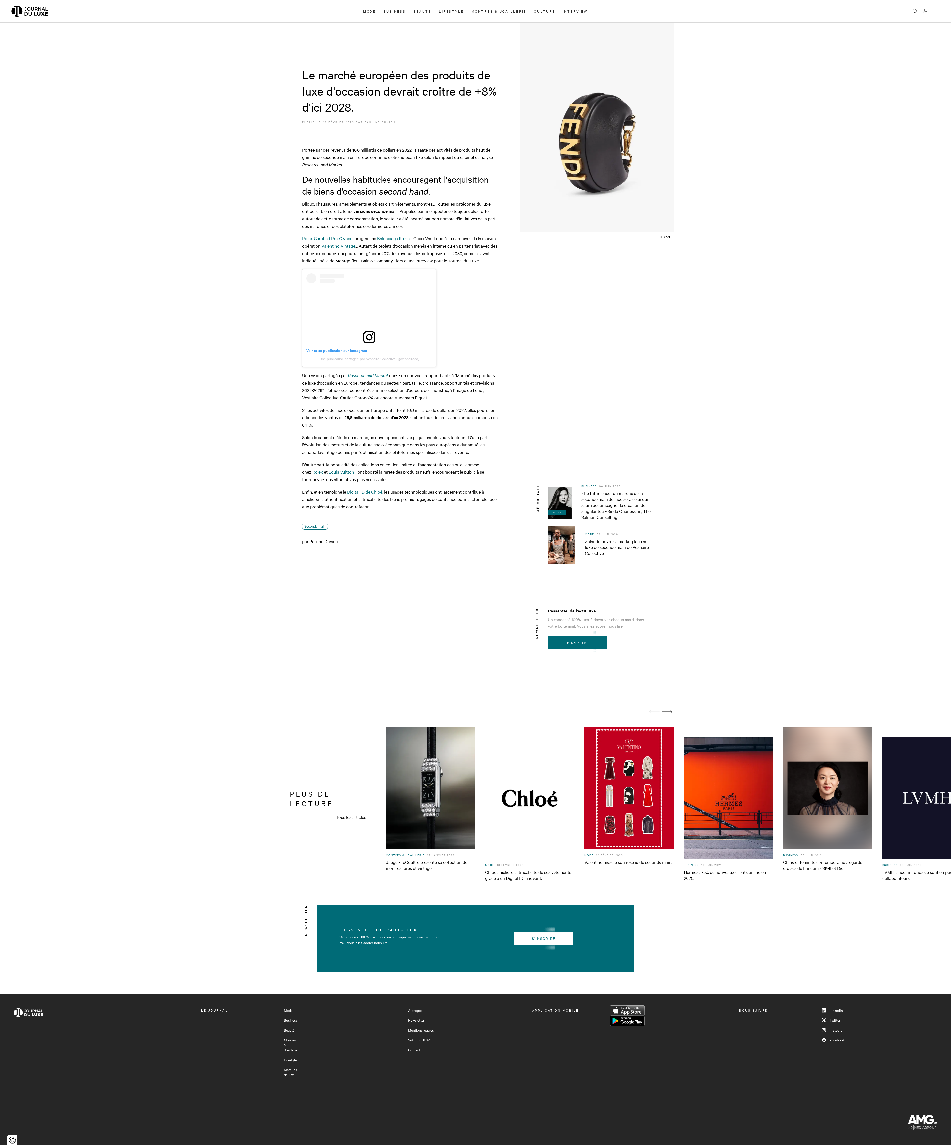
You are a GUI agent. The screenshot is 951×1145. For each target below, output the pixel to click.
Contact (414, 1049)
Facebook (837, 1040)
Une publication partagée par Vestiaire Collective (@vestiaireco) (369, 359)
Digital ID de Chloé (364, 491)
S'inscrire (577, 642)
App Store (627, 1010)
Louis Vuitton (341, 472)
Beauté (422, 11)
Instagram (837, 1030)
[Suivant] (667, 712)
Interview (575, 11)
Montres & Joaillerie (499, 11)
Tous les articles (351, 817)
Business (394, 11)
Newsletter (416, 1020)
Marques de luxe (290, 1072)
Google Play (627, 1021)
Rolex (317, 472)
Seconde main (315, 526)
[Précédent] (654, 712)
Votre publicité (419, 1040)
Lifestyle (451, 11)
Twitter (835, 1020)
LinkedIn (836, 1010)
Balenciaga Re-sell (394, 238)
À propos (415, 1010)
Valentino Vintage (338, 246)
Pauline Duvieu (380, 122)
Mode (369, 11)
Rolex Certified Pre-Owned (327, 238)
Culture (544, 11)
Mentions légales (421, 1030)
